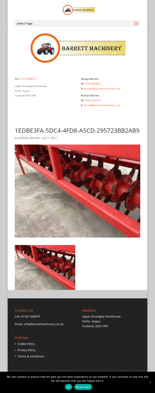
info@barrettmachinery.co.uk (43, 324)
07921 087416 (92, 100)
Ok (68, 387)
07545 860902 (92, 83)
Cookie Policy (26, 344)
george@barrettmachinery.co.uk (102, 88)
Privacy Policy (27, 350)
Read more (83, 387)
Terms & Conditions (31, 356)
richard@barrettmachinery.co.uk (102, 105)
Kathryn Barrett (29, 138)
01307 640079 (28, 79)
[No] (150, 382)
